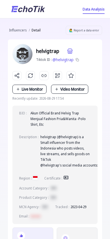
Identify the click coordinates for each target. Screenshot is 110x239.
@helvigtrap (63, 59)
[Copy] (77, 59)
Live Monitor (32, 89)
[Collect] (71, 75)
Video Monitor (72, 89)
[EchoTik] (28, 9)
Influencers (18, 30)
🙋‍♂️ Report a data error (84, 30)
